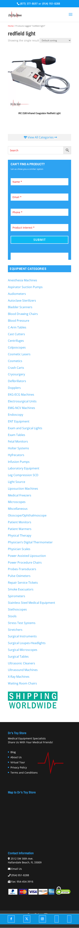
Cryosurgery (16, 374)
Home (11, 25)
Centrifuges (16, 341)
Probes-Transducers (22, 569)
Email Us (16, 868)
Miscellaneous (18, 509)
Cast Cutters (16, 334)
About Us (16, 757)
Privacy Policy (18, 767)
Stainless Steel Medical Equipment (31, 603)
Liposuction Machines (23, 489)
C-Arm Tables (17, 327)
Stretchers (15, 630)
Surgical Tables (18, 657)
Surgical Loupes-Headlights (27, 643)
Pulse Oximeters (19, 576)
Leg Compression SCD (23, 475)
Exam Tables (16, 435)
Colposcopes (17, 347)
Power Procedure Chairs (25, 562)
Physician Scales (19, 549)
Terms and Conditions (24, 772)
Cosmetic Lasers (19, 354)
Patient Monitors (19, 522)
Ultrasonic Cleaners (21, 663)
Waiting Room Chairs (22, 683)
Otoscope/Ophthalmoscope (27, 515)
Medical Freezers (19, 495)
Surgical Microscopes (22, 650)
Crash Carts (16, 368)
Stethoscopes (17, 609)
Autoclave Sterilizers (22, 301)
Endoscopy (15, 415)
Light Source (16, 482)
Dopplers (14, 388)
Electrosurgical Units (22, 401)
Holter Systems (18, 448)
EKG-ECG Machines (21, 395)
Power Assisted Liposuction (27, 556)
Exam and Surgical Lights (25, 428)
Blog (13, 752)
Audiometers (17, 294)
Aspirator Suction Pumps (25, 287)
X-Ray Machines (18, 677)
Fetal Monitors (18, 441)
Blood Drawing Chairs (23, 314)
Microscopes (17, 502)
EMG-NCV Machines (21, 408)
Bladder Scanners (20, 307)
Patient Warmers (19, 529)
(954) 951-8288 (51, 3)
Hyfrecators (16, 455)
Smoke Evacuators (20, 589)
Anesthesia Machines (22, 280)
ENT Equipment (18, 421)
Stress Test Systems (21, 623)
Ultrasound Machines (23, 670)
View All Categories (40, 137)
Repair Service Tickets (23, 583)
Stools (12, 616)
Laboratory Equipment (23, 468)
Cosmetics (15, 361)
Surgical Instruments (22, 636)
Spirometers (16, 596)
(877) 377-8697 (29, 3)
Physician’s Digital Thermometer (30, 542)
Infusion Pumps (19, 462)
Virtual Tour (17, 762)
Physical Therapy (19, 535)
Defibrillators (17, 381)
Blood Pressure (18, 321)
